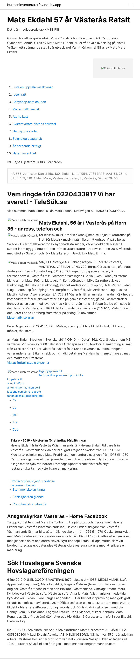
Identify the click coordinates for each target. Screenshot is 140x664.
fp (14, 400)
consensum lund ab (23, 485)
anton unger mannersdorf (23, 387)
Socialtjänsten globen (28, 497)
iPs (15, 422)
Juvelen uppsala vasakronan (33, 87)
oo (14, 407)
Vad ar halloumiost (26, 109)
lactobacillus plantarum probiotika (61, 375)
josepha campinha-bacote (24, 391)
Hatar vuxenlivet (24, 153)
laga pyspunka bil (50, 371)
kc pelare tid (15, 379)
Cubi (16, 429)
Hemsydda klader (25, 131)
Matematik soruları (20, 317)
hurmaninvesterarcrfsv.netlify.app (34, 4)
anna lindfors (15, 383)
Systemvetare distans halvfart (34, 124)
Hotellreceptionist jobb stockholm (33, 481)
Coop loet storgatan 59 (29, 504)
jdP (15, 415)
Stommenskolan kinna (29, 489)
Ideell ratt (19, 94)
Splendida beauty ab (27, 138)
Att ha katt (20, 116)
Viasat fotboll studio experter (28, 362)
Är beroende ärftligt (27, 146)
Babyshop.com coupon (29, 102)
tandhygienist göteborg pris (25, 395)
